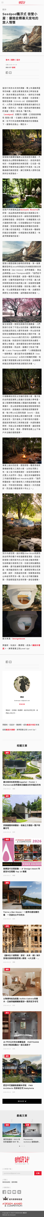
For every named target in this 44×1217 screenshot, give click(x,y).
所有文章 (22, 704)
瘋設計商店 (31, 725)
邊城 (13, 67)
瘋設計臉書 (10, 730)
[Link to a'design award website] (12, 1204)
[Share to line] (10, 72)
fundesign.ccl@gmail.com (22, 700)
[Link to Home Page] (22, 2)
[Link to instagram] (19, 1192)
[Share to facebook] (7, 72)
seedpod (9, 114)
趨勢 (13, 60)
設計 (18, 60)
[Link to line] (9, 1192)
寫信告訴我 (6, 1182)
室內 (7, 60)
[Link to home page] (22, 1160)
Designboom (18, 639)
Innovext (13, 1215)
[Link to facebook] (4, 1192)
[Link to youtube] (14, 1192)
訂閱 (37, 1173)
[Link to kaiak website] (12, 1198)
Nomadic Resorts (29, 210)
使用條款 (14, 1182)
